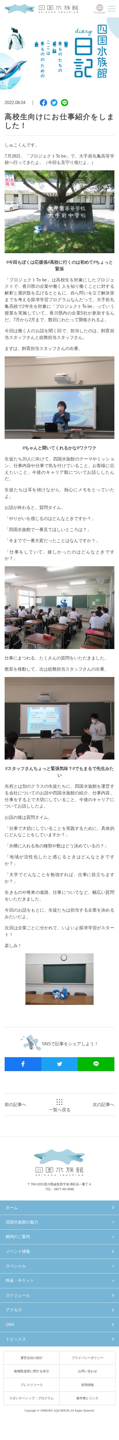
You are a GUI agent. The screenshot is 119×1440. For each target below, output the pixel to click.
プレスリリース (32, 1385)
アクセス (14, 1309)
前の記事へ (15, 1104)
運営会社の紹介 (32, 1357)
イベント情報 (18, 1251)
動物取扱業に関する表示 (31, 1371)
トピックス (16, 1339)
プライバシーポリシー (87, 1357)
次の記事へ (103, 1104)
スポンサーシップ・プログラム (31, 1398)
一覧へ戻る (59, 1109)
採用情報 (87, 1385)
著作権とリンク (87, 1398)
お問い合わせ (87, 1371)
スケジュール (18, 1295)
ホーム (12, 1207)
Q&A (10, 1324)
